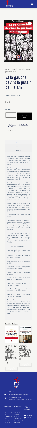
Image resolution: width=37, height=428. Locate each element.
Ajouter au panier (24, 116)
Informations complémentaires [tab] (18, 146)
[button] (31, 4)
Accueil (7, 69)
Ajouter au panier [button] (11, 368)
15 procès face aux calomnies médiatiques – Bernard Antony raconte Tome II (11, 353)
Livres (14, 69)
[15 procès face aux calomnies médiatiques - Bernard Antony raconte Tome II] (11, 334)
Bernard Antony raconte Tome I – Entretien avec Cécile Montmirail (25, 351)
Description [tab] (18, 142)
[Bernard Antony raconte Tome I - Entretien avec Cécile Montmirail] (25, 334)
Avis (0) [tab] (18, 150)
